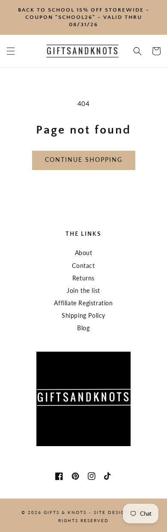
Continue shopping (83, 159)
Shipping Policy (83, 315)
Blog (83, 327)
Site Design (111, 512)
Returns (83, 278)
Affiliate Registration (83, 303)
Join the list (83, 290)
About (83, 252)
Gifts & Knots (65, 512)
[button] (10, 51)
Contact (83, 265)
